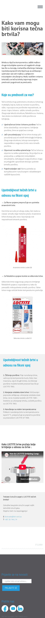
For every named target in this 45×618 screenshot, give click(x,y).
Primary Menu (40, 7)
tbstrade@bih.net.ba (13, 516)
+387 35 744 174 (10, 519)
